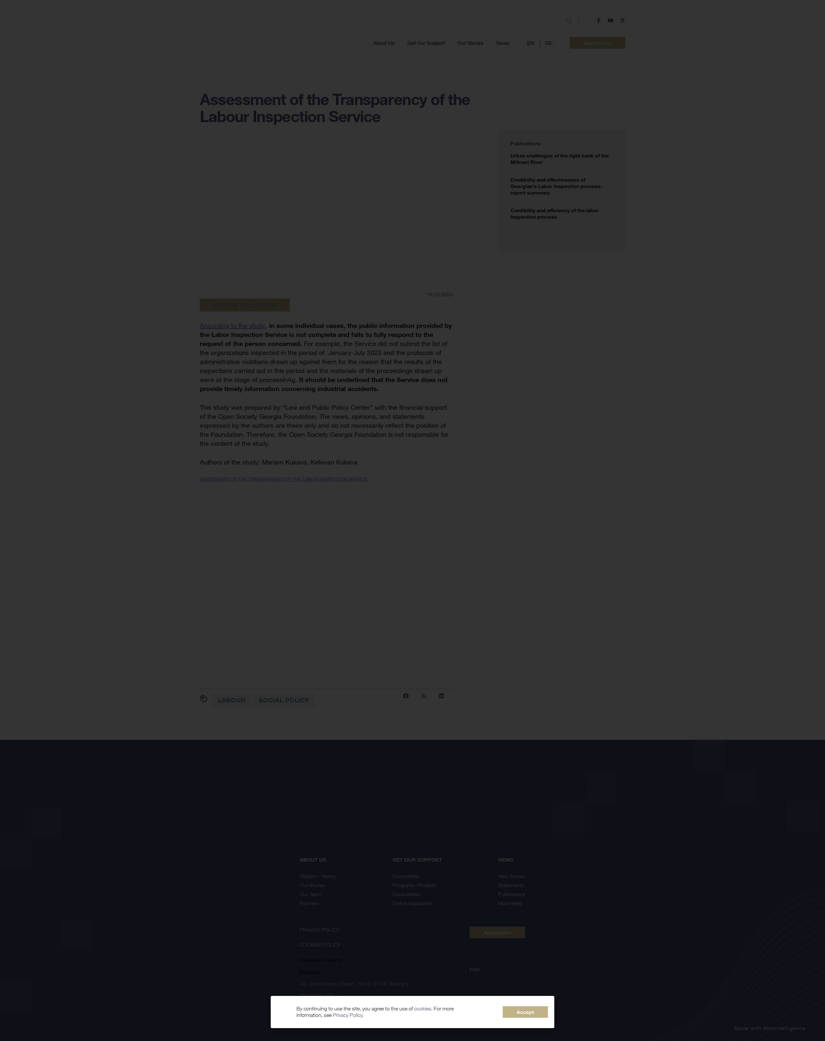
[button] (525, 1012)
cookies (422, 1009)
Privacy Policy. (348, 1015)
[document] (412, 520)
